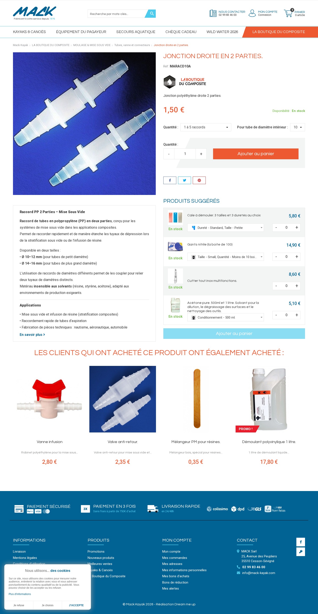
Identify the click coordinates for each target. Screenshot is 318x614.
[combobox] (225, 227)
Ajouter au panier (256, 153)
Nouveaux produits (101, 558)
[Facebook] (300, 542)
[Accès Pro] (300, 551)
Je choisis (47, 605)
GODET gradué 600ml (122, 442)
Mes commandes (174, 558)
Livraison (19, 551)
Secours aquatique (135, 32)
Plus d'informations (20, 594)
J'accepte (76, 605)
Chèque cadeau (180, 32)
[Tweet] (184, 181)
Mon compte (177, 540)
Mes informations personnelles (184, 570)
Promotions (96, 551)
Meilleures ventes (100, 564)
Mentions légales (25, 558)
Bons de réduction (175, 582)
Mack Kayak (20, 45)
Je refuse (18, 605)
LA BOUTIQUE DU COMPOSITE (278, 32)
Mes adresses (172, 564)
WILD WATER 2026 (222, 32)
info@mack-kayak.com (258, 573)
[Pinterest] (199, 181)
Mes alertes (170, 588)
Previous (10, 420)
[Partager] (170, 181)
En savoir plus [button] (31, 335)
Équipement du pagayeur (81, 32)
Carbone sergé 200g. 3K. (196, 442)
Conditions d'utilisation (29, 564)
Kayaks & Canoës (29, 32)
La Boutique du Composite (106, 576)
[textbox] (226, 228)
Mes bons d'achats (175, 576)
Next (308, 420)
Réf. (166, 66)
